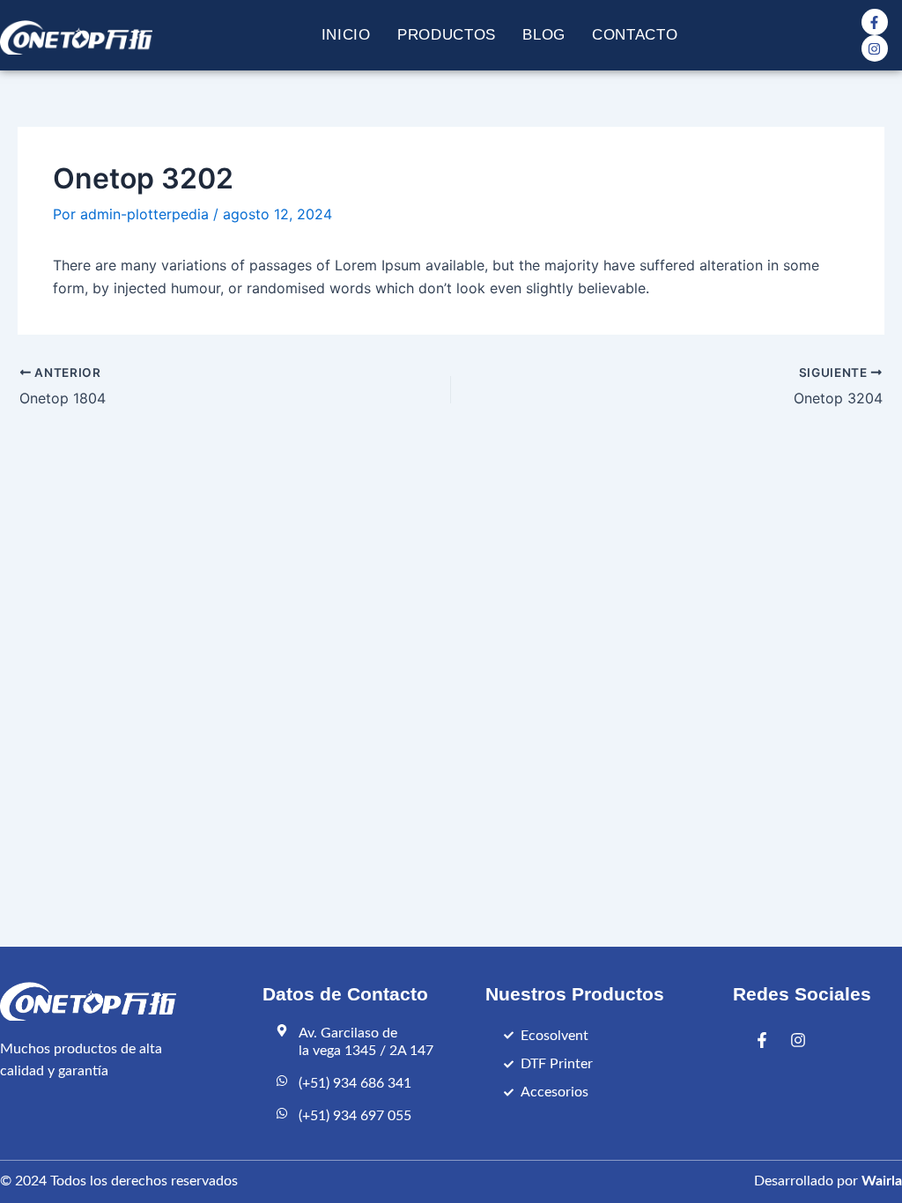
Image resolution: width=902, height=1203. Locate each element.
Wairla (881, 1181)
